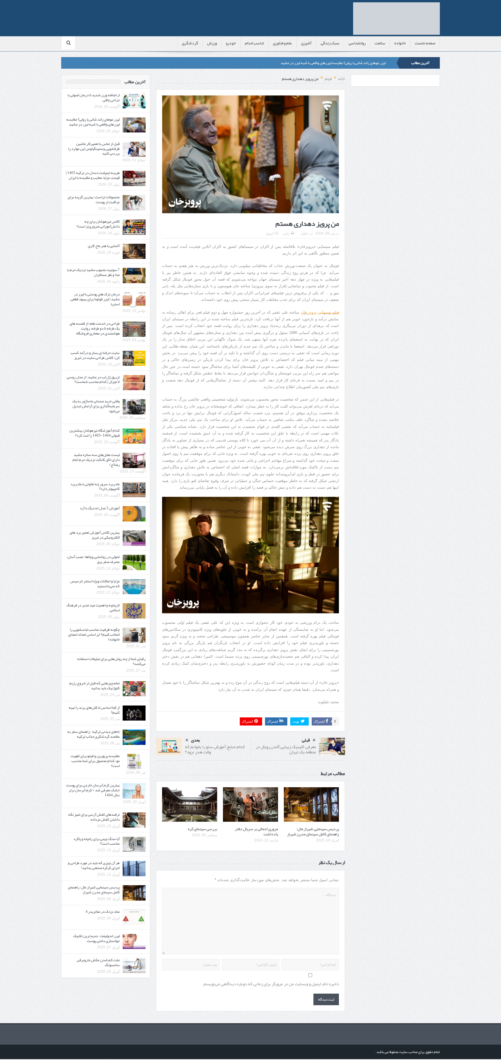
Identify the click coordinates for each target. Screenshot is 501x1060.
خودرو (231, 43)
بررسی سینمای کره (202, 829)
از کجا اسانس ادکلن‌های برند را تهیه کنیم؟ (94, 710)
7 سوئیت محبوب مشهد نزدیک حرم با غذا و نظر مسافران (93, 272)
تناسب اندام (254, 43)
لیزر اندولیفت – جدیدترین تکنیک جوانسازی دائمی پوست (96, 938)
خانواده (400, 43)
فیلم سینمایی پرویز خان (320, 312)
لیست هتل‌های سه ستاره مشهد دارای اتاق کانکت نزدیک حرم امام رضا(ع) (96, 459)
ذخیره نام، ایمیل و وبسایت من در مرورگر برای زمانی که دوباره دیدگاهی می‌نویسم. (271, 984)
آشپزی (306, 43)
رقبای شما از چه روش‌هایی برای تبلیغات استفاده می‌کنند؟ (111, 661)
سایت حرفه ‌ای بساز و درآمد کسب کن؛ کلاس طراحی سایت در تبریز (95, 355)
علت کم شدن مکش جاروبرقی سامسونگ (98, 962)
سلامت (380, 43)
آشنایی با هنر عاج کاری (104, 246)
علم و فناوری (282, 43)
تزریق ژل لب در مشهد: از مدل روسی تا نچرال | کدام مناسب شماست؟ (93, 379)
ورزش (212, 43)
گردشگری (190, 43)
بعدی (195, 740)
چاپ (286, 234)
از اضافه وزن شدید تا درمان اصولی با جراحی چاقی (94, 97)
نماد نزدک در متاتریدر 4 (103, 911)
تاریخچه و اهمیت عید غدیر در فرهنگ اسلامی (93, 607)
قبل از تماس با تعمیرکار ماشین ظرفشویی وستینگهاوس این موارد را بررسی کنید (94, 148)
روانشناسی (357, 43)
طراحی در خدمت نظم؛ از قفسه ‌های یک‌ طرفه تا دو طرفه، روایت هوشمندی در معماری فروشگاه (95, 328)
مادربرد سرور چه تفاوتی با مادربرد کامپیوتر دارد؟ (95, 486)
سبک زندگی (330, 43)
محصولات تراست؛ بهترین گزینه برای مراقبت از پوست (94, 199)
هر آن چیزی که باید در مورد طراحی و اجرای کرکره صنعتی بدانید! (94, 865)
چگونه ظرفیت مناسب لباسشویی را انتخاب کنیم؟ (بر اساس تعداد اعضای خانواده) (94, 634)
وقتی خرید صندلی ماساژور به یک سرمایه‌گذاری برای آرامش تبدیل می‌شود (96, 406)
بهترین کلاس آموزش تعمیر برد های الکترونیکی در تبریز (95, 535)
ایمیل (269, 234)
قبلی (306, 740)
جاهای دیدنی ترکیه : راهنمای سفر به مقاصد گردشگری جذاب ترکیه (93, 734)
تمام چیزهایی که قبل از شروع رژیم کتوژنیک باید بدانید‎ (94, 685)
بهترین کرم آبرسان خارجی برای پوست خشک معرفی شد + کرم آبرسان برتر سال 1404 (93, 790)
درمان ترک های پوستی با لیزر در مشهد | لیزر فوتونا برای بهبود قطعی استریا (95, 299)
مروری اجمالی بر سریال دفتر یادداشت (256, 831)
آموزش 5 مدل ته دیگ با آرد (100, 508)
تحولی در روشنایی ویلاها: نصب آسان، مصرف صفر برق (93, 559)
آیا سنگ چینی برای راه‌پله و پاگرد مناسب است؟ (96, 841)
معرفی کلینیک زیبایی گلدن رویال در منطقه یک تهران (286, 749)
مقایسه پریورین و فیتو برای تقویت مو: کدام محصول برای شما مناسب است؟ (95, 761)
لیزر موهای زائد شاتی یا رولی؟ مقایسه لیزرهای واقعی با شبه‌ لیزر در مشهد (333, 63)
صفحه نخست (425, 43)
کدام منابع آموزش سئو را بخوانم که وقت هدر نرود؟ (215, 749)
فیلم (304, 233)
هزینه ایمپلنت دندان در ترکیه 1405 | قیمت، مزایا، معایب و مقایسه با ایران (93, 175)
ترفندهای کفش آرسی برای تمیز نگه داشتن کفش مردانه (94, 817)
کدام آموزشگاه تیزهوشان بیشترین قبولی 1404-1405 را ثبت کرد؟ (94, 433)
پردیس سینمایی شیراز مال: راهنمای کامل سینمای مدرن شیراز (313, 831)
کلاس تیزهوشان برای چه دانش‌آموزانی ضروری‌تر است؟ (98, 224)
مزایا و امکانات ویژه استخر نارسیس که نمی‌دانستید (95, 583)
